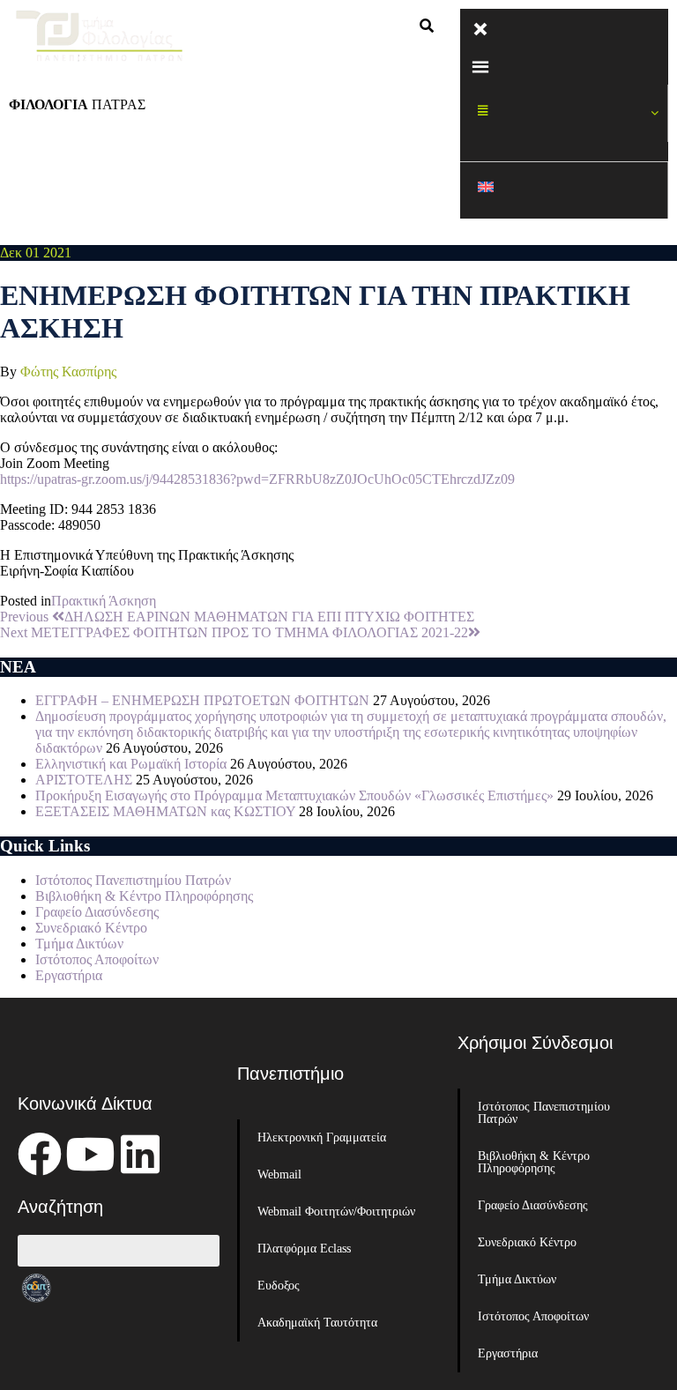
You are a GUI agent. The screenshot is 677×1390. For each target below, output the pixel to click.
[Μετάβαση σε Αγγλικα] (564, 190)
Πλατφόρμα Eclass (304, 1248)
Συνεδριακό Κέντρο (91, 927)
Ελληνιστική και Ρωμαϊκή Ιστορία (131, 763)
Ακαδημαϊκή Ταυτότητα (317, 1322)
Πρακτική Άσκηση (103, 600)
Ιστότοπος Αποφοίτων (97, 959)
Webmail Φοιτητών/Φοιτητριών (336, 1211)
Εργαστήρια (68, 975)
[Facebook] (40, 1154)
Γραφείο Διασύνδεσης (97, 911)
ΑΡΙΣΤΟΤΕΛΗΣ (83, 779)
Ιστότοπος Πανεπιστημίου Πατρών (133, 880)
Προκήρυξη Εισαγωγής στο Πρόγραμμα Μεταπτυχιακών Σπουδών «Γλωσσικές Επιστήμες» (294, 795)
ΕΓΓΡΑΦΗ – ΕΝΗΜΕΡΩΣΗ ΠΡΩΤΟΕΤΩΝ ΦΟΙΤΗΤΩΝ (202, 700)
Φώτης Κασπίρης (68, 371)
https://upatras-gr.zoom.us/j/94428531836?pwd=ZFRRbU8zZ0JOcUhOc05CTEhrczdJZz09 (257, 479)
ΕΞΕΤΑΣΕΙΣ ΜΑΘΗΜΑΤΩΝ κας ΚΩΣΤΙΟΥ (165, 811)
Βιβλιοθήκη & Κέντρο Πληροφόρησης (144, 895)
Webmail (279, 1174)
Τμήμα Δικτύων (79, 943)
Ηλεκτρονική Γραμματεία (321, 1137)
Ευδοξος (278, 1285)
